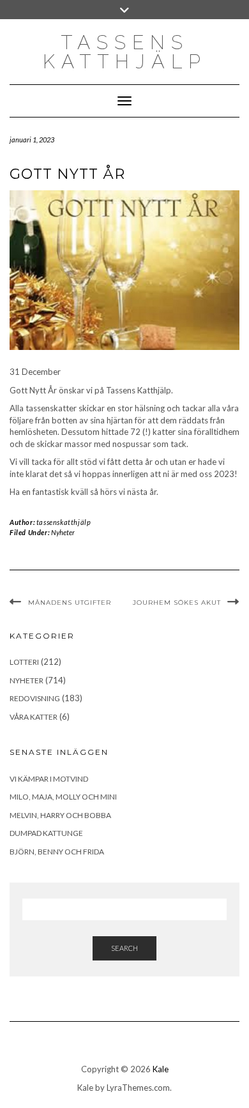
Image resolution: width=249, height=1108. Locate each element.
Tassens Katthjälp (125, 52)
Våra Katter (33, 717)
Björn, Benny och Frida (57, 851)
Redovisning (35, 698)
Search (124, 948)
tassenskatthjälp (63, 522)
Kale (161, 1069)
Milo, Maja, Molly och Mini (63, 796)
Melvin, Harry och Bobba (60, 815)
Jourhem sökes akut (177, 602)
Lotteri (24, 662)
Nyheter (63, 532)
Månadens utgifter (69, 602)
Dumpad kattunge (46, 833)
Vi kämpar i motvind (49, 779)
